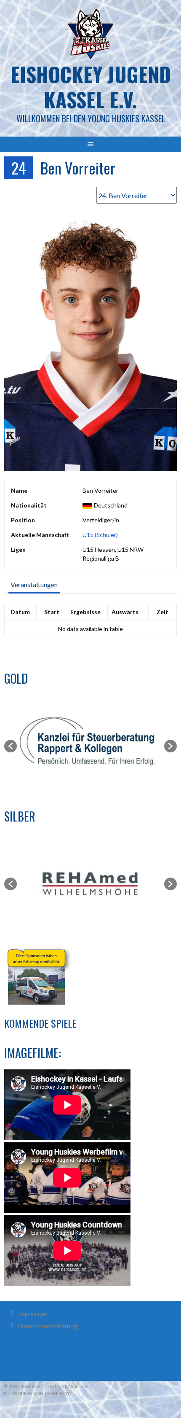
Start (51, 611)
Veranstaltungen (34, 584)
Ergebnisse (85, 611)
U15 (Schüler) (100, 534)
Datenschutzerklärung (47, 1325)
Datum (20, 611)
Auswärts (125, 611)
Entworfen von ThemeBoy (37, 1393)
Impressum (33, 1313)
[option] (90, 746)
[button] (10, 746)
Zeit (162, 611)
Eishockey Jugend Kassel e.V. (91, 86)
